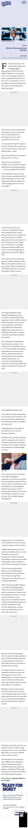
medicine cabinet (16, 76)
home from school (7, 88)
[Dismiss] (25, 814)
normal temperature (18, 167)
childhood (10, 184)
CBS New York (17, 587)
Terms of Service (21, 807)
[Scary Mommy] (6, 3)
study (7, 313)
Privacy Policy (6, 808)
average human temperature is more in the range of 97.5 (12, 252)
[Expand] (20, 814)
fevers (20, 654)
